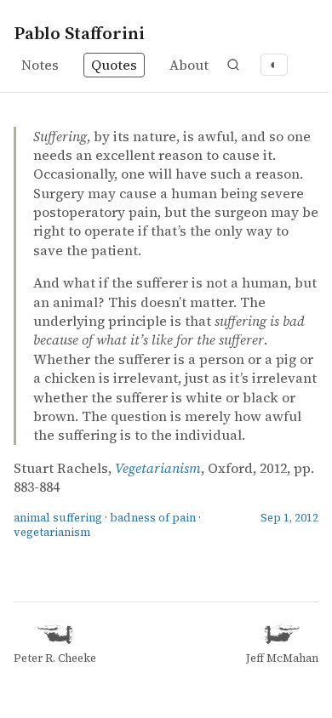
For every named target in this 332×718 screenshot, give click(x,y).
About (189, 64)
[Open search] (233, 64)
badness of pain (153, 517)
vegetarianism (52, 532)
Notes (40, 64)
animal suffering (58, 517)
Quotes (114, 64)
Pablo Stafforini (79, 32)
